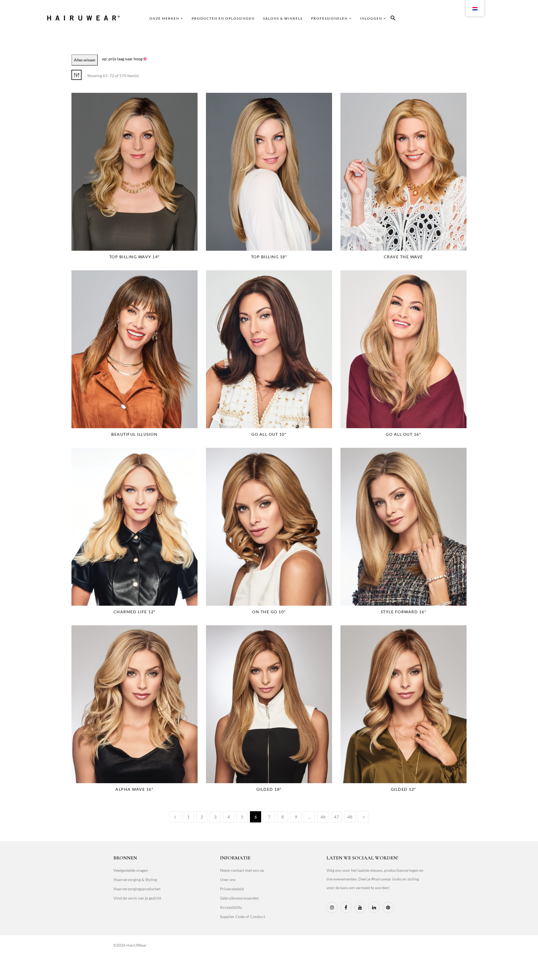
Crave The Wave (403, 256)
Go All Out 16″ (403, 434)
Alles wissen (84, 59)
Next (363, 816)
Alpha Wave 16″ (134, 789)
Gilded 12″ (403, 789)
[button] (393, 19)
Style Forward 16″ (403, 611)
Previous (174, 816)
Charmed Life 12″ (134, 611)
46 (323, 816)
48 (350, 816)
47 (336, 816)
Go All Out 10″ (268, 434)
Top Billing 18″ (269, 256)
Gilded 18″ (269, 789)
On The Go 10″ (269, 611)
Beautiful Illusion (134, 434)
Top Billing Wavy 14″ (134, 256)
